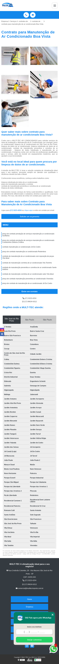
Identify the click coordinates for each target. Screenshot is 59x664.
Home (29, 599)
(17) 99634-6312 (30, 302)
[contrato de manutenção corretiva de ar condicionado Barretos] (44, 55)
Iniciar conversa (34, 640)
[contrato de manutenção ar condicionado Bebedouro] (15, 113)
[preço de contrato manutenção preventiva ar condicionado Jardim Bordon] (44, 84)
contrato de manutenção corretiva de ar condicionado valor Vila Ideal (28, 274)
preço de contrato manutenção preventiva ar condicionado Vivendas (27, 279)
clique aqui (28, 210)
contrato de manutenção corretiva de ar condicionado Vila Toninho (27, 263)
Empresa (29, 607)
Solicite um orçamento (29, 216)
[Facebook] (32, 646)
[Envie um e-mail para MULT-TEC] (33, 15)
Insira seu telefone (34, 627)
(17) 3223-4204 (16, 210)
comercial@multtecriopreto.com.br (30, 588)
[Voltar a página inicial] (7, 5)
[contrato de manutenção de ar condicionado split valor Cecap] (15, 55)
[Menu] (55, 5)
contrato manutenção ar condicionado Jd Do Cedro (21, 247)
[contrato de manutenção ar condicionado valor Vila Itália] (15, 84)
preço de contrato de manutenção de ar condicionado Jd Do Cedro (27, 283)
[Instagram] (27, 646)
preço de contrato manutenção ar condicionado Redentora (24, 252)
